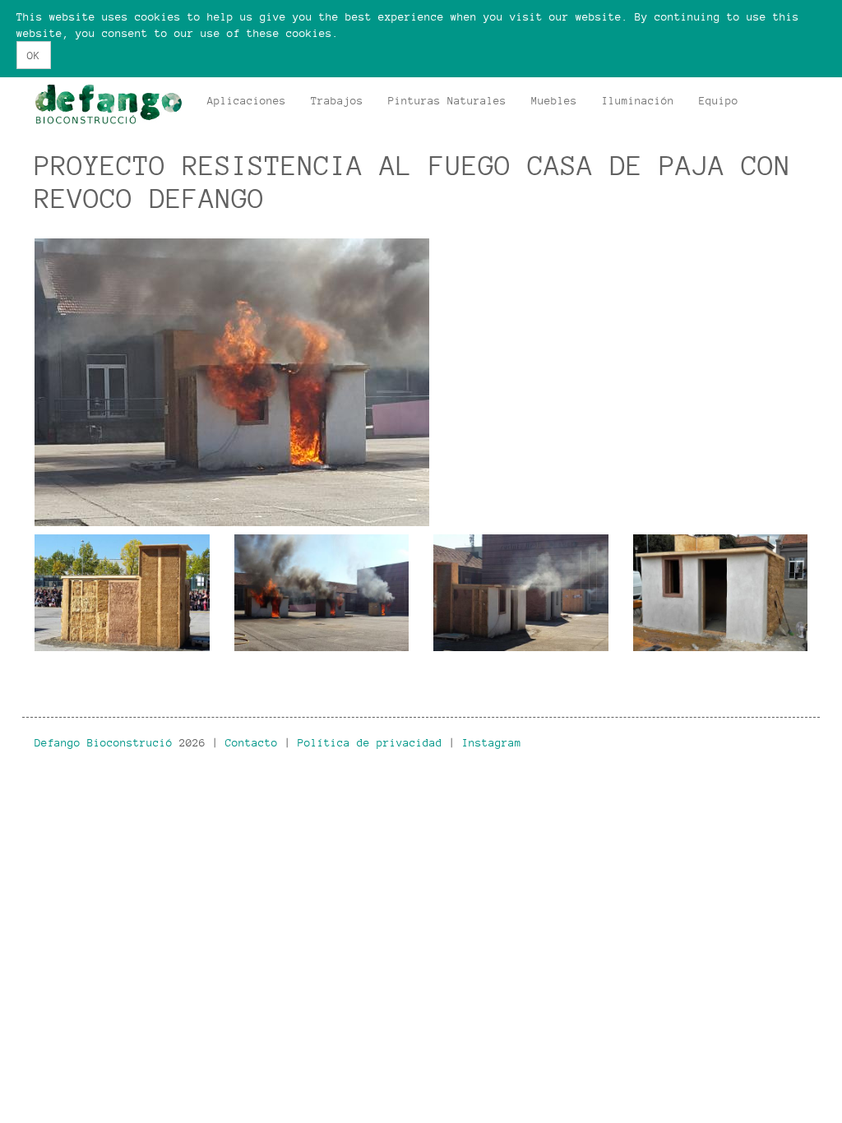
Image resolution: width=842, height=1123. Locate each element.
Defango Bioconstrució (104, 742)
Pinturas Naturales (447, 100)
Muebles (554, 100)
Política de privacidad (370, 742)
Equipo (718, 100)
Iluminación (638, 100)
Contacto (251, 742)
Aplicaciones (246, 100)
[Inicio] (115, 104)
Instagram (491, 742)
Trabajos (337, 100)
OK (33, 55)
